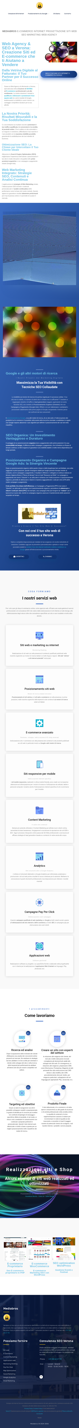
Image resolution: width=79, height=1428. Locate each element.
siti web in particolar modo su (30, 743)
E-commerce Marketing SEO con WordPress (39, 1272)
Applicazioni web (39, 955)
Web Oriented (49, 966)
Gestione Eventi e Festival (64, 1271)
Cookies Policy (38, 1408)
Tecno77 (8, 1411)
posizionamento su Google (16, 418)
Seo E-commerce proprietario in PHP (15, 1271)
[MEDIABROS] (39, 5)
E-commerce (11, 91)
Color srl (41, 1196)
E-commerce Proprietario (15, 1265)
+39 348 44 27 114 (55, 1359)
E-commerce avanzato (39, 732)
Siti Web (29, 89)
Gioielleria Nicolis (31, 1196)
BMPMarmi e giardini (37, 1411)
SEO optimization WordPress (64, 1264)
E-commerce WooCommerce (39, 1265)
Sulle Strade (50, 1196)
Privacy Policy (28, 1408)
